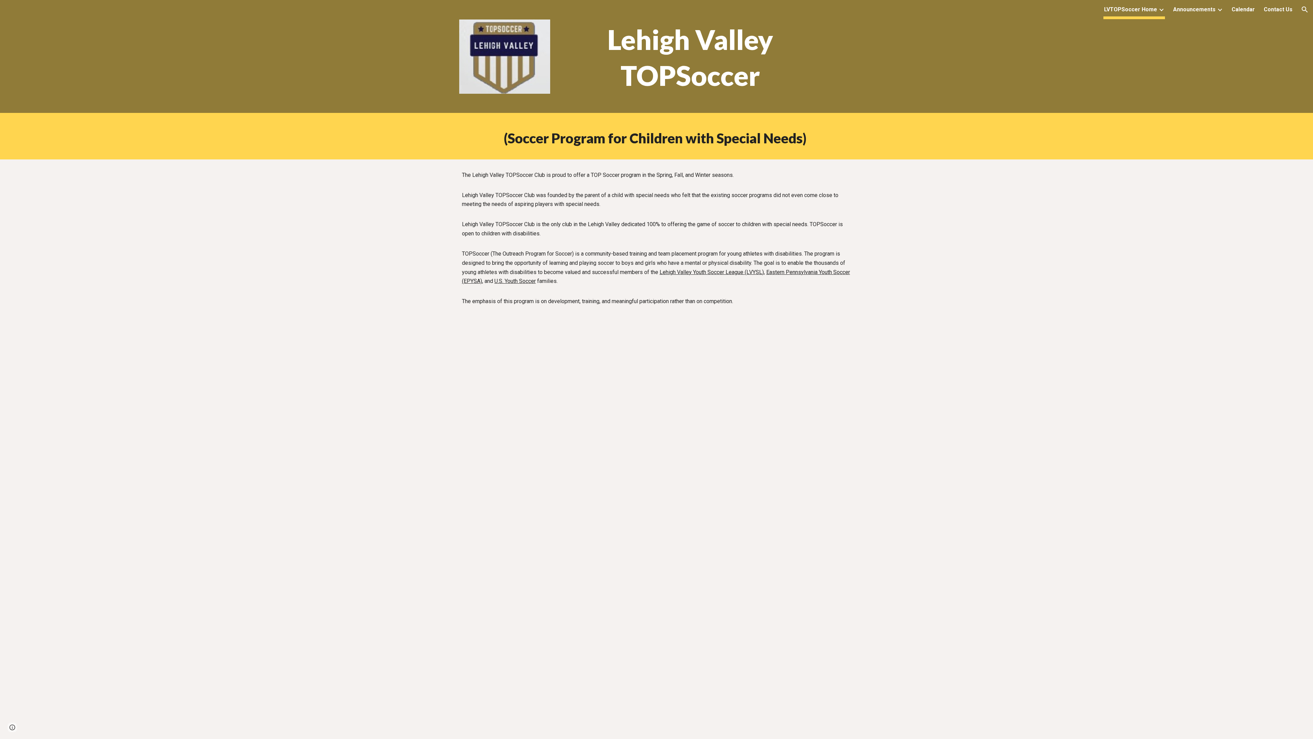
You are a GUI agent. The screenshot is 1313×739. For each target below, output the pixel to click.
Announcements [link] (1194, 9)
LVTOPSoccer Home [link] (1130, 9)
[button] (1305, 9)
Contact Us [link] (1278, 9)
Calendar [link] (1243, 9)
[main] (690, 58)
